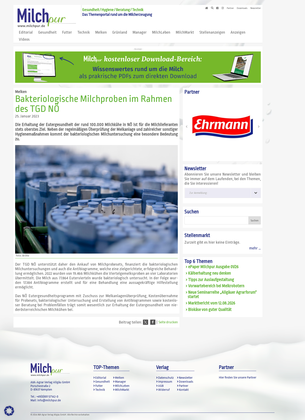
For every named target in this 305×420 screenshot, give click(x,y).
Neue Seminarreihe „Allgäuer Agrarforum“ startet (222, 294)
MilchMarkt (185, 32)
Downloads (242, 8)
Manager (140, 32)
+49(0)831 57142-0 (47, 396)
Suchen (191, 212)
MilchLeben (161, 32)
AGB (160, 386)
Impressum (165, 381)
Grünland (119, 32)
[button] (145, 322)
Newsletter (255, 8)
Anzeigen (238, 32)
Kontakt (184, 390)
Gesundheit (47, 32)
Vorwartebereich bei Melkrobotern (216, 286)
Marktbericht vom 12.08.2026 (211, 303)
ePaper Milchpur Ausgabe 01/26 (213, 267)
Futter (67, 32)
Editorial (26, 32)
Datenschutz (166, 378)
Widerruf (164, 390)
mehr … (255, 248)
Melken (101, 32)
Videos (24, 39)
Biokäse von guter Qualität (210, 309)
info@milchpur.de (49, 400)
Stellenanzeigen (212, 32)
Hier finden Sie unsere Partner (237, 377)
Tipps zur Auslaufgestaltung (211, 279)
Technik (83, 32)
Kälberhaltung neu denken (209, 273)
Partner (230, 8)
